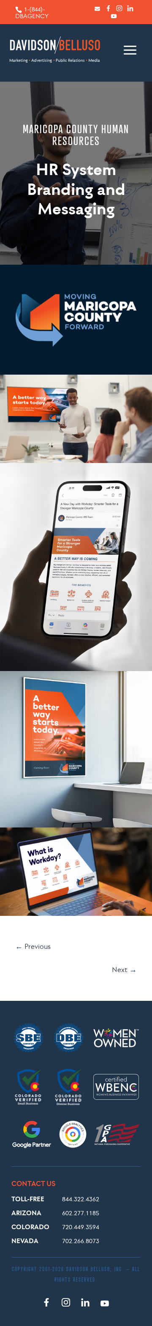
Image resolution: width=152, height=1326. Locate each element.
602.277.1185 (80, 1212)
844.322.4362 (80, 1198)
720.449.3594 (80, 1226)
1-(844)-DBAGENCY (32, 12)
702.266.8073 (80, 1240)
